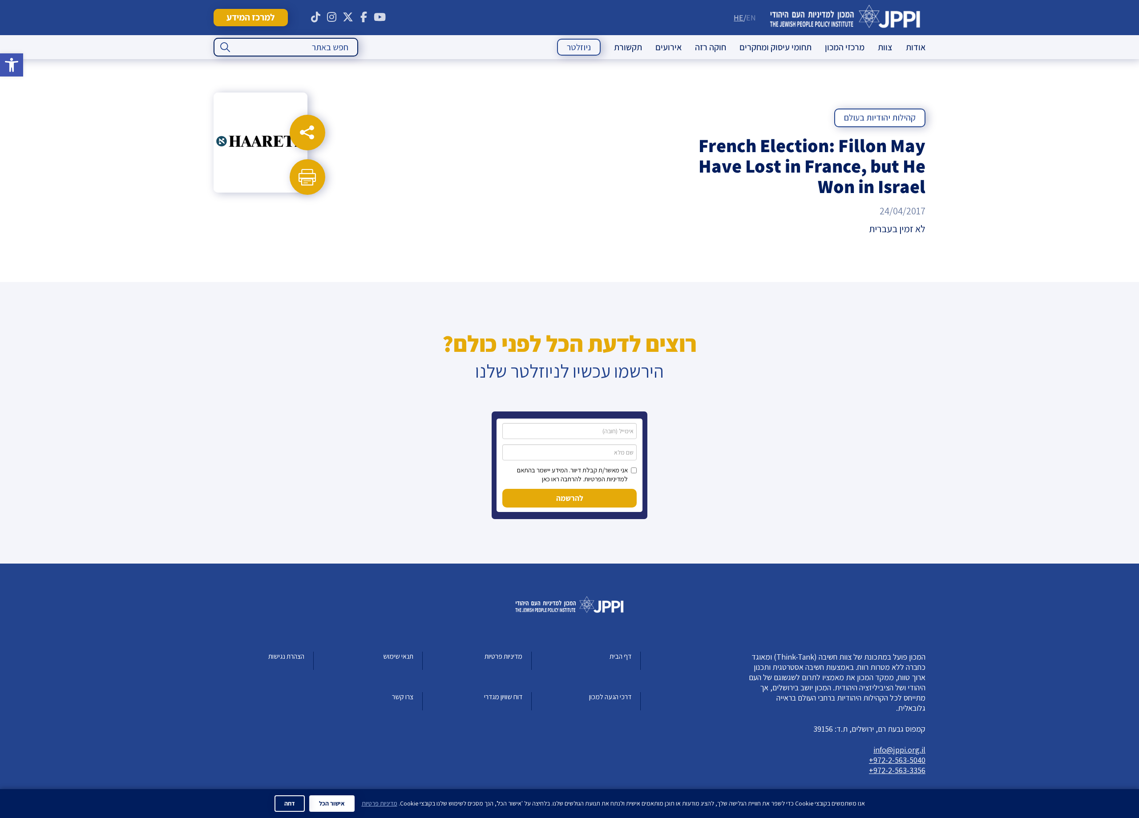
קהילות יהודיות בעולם (880, 117)
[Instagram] (332, 17)
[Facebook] (364, 17)
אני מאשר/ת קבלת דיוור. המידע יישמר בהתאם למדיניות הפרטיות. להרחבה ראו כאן (572, 474)
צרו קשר (402, 696)
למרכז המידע (250, 17)
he (738, 17)
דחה (289, 803)
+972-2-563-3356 (897, 770)
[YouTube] (380, 17)
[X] (348, 17)
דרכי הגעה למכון (610, 696)
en (751, 17)
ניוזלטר (579, 47)
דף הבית (620, 656)
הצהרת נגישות (286, 656)
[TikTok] (316, 17)
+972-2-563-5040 (897, 760)
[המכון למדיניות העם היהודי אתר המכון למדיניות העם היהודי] (845, 17)
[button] (11, 65)
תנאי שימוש (398, 656)
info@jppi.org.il (899, 750)
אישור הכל (332, 803)
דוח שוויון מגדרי (503, 696)
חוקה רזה (710, 47)
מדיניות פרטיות (503, 656)
